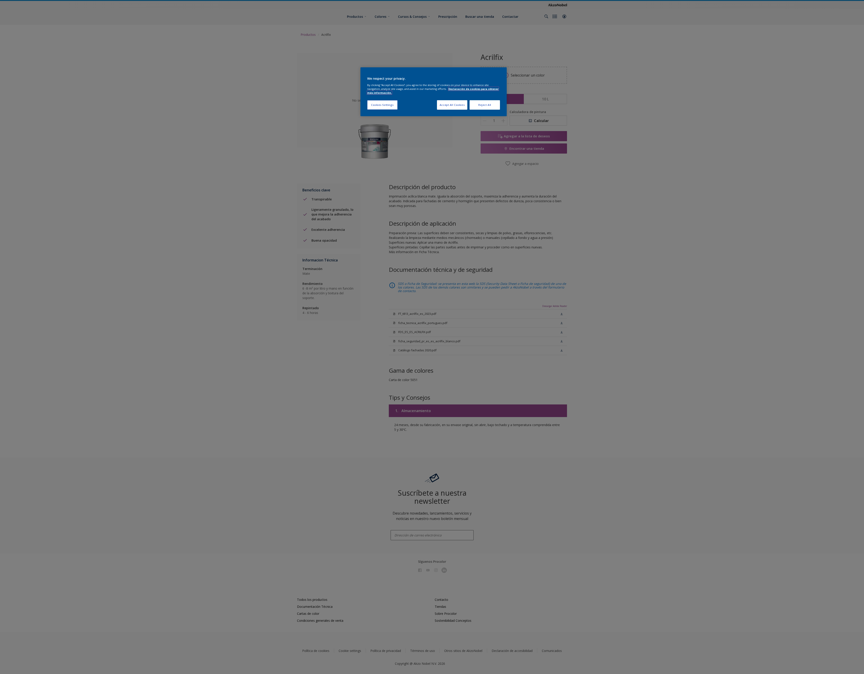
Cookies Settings (382, 105)
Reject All (484, 105)
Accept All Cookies (452, 105)
